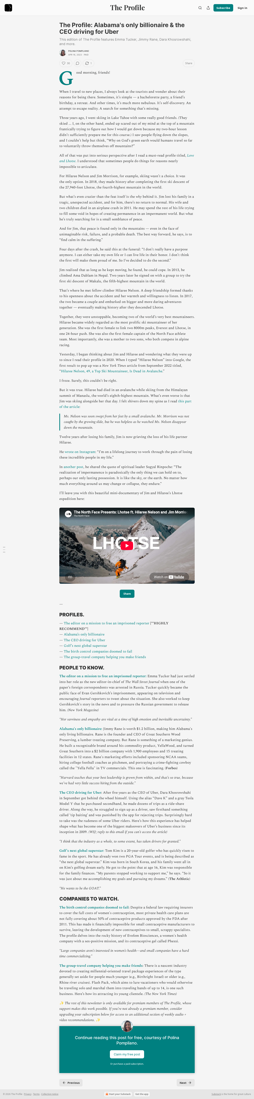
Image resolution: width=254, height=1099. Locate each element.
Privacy (27, 1094)
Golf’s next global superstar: (81, 850)
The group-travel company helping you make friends (105, 657)
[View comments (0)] (77, 63)
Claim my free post (127, 1054)
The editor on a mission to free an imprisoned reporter (106, 623)
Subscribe (223, 8)
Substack (216, 1094)
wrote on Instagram (80, 452)
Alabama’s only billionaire (84, 634)
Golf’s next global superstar (85, 645)
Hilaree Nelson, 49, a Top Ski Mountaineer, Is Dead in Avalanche (111, 371)
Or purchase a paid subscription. (127, 1063)
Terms (36, 1094)
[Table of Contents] (4, 549)
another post (73, 467)
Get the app (141, 1094)
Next (183, 1083)
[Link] (54, 615)
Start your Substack (120, 1094)
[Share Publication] (208, 8)
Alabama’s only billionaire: (80, 729)
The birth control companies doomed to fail (98, 651)
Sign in (242, 8)
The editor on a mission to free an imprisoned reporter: (103, 676)
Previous (73, 1083)
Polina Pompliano (78, 51)
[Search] (200, 8)
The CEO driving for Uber (84, 640)
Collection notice (49, 1094)
